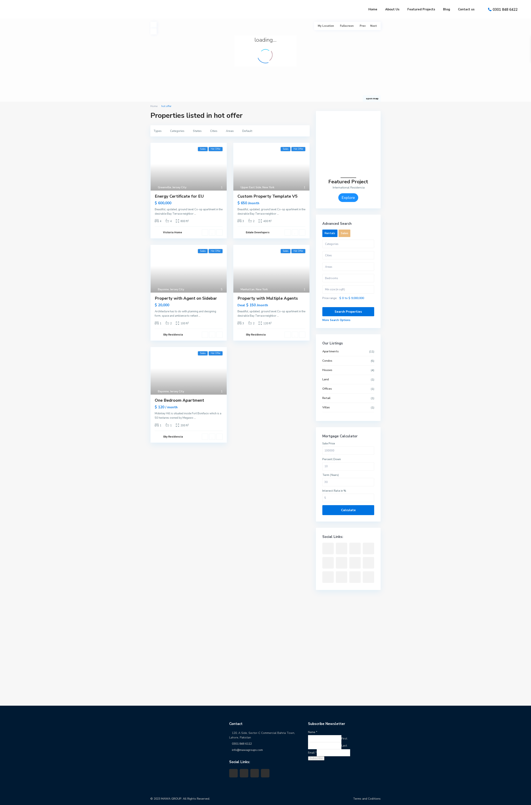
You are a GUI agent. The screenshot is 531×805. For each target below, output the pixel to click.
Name (10, 735)
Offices (327, 389)
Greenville (164, 187)
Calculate (348, 510)
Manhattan (248, 289)
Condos (327, 361)
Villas (326, 407)
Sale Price (328, 443)
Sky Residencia (173, 334)
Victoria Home (172, 232)
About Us (392, 9)
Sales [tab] (344, 233)
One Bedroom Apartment (179, 400)
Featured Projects (421, 9)
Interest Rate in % (334, 490)
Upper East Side (251, 187)
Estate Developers (257, 232)
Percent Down (331, 459)
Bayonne (163, 289)
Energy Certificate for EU (179, 196)
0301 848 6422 (505, 9)
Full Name (14, 634)
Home (372, 9)
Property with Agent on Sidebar (186, 298)
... (195, 214)
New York (268, 187)
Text (11, 692)
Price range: (329, 298)
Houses (327, 370)
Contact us (466, 9)
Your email (14, 672)
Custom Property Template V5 (267, 196)
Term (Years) (330, 475)
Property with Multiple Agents (267, 298)
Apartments (330, 351)
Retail (326, 398)
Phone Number (17, 653)
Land (325, 379)
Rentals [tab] (330, 233)
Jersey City (179, 187)
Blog (446, 9)
